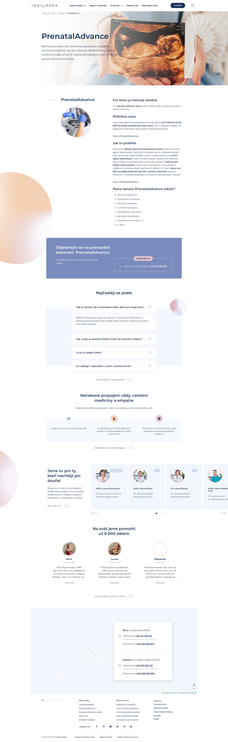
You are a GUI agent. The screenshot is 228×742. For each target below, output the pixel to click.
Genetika (61, 13)
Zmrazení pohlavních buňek (90, 712)
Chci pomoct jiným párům (127, 720)
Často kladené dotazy (163, 712)
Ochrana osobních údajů (85, 737)
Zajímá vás (132, 5)
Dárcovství (83, 716)
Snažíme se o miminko (125, 704)
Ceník (156, 719)
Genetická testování (87, 708)
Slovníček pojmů (161, 708)
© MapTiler (173, 693)
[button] (143, 258)
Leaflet (166, 693)
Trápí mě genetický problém (128, 712)
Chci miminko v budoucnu (127, 708)
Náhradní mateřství (87, 720)
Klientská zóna (150, 5)
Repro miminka (98, 5)
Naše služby (76, 5)
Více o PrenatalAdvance (125, 136)
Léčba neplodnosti (86, 704)
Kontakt (157, 716)
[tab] (114, 307)
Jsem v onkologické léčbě (127, 716)
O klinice (115, 5)
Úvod (47, 13)
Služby (54, 13)
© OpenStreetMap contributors (187, 693)
